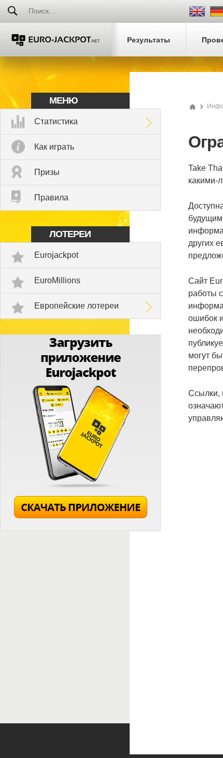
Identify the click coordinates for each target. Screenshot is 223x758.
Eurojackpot (56, 255)
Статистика (56, 121)
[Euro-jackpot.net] (192, 106)
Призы (47, 172)
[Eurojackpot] (56, 39)
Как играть (54, 146)
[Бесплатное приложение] (80, 528)
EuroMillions (57, 280)
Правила (51, 197)
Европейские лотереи (76, 305)
